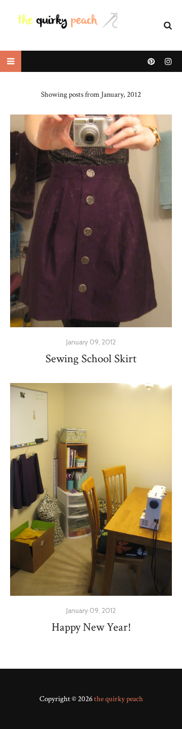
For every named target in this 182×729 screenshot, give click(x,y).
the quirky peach (118, 699)
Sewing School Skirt (91, 358)
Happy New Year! (91, 627)
